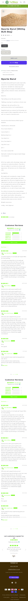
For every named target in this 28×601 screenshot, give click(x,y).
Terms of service (14, 597)
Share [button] (4, 213)
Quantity (3, 49)
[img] (4, 251)
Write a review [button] (14, 242)
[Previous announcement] (2, 6)
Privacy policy (7, 597)
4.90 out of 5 (17, 228)
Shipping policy (22, 597)
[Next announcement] (25, 6)
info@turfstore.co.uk (14, 569)
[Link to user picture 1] (4, 367)
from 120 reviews (13, 542)
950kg (4, 45)
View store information (8, 74)
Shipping (8, 40)
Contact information (15, 599)
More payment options (14, 66)
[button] (3, 2)
